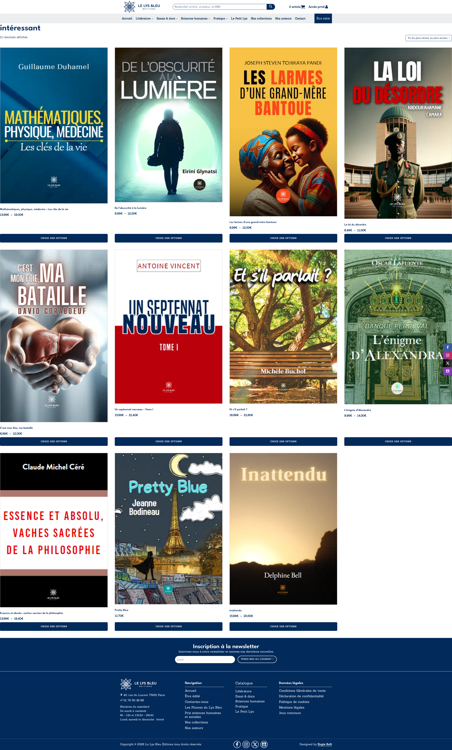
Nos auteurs (283, 18)
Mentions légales (291, 707)
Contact (300, 18)
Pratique (219, 18)
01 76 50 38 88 (133, 700)
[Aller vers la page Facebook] (237, 744)
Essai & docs (245, 696)
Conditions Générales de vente (302, 691)
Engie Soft (325, 744)
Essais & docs (166, 18)
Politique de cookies (294, 702)
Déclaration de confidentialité (301, 696)
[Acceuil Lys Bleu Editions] (142, 7)
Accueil (127, 18)
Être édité (323, 18)
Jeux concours (290, 713)
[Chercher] (271, 7)
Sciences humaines (194, 18)
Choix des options (54, 238)
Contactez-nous (196, 702)
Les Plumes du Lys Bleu (203, 707)
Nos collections (261, 18)
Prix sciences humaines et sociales (203, 715)
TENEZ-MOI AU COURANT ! (257, 659)
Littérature (143, 18)
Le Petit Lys (239, 18)
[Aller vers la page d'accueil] (146, 684)
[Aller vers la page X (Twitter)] (255, 744)
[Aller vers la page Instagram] (246, 744)
